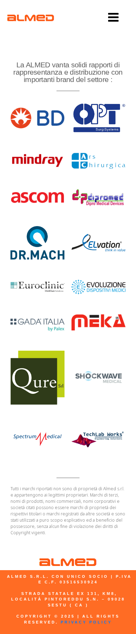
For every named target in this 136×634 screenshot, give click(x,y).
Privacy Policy (85, 622)
